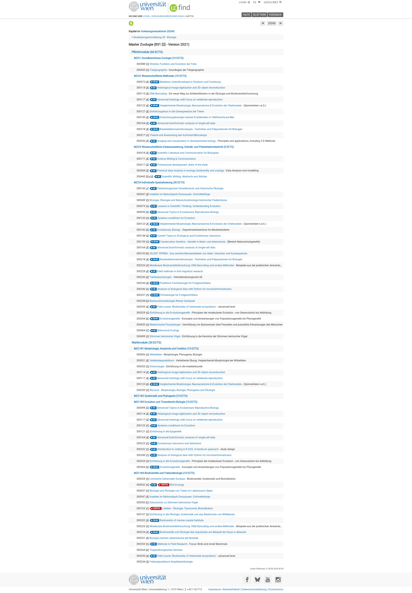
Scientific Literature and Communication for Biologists (188, 152)
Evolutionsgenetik (170, 318)
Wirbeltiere (156, 354)
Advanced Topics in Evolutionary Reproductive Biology (188, 212)
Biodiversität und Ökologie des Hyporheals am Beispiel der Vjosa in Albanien (203, 532)
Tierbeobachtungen (161, 277)
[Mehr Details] (131, 23)
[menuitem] (257, 2)
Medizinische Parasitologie (165, 324)
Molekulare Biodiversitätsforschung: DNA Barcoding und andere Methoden (192, 265)
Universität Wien (140, 2)
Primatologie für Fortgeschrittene (178, 294)
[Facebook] (247, 579)
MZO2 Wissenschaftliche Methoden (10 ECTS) (160, 75)
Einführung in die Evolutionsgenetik (170, 312)
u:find (146, 16)
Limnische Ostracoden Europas (167, 478)
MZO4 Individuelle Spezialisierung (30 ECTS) (159, 182)
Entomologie (157, 366)
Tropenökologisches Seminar (166, 549)
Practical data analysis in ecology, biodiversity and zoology (190, 170)
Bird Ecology (177, 484)
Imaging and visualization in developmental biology (186, 140)
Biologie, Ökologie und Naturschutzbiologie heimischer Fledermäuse (188, 200)
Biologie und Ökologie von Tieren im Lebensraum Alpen (181, 490)
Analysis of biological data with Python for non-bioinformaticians (194, 289)
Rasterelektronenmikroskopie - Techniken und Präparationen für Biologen (201, 129)
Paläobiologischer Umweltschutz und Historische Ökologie (190, 188)
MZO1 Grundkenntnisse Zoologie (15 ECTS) (159, 58)
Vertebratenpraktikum (162, 360)
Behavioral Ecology (168, 330)
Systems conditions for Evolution (176, 218)
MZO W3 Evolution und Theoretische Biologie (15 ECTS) (165, 401)
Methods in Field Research (172, 544)
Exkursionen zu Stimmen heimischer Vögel (174, 502)
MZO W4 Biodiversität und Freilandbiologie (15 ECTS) (164, 473)
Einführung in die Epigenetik (166, 431)
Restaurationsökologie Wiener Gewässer (172, 300)
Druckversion (275, 589)
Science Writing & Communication (176, 158)
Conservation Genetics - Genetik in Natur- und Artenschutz (192, 241)
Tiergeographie (158, 69)
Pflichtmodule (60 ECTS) (147, 52)
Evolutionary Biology (169, 229)
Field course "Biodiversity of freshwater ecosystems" (186, 306)
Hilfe (246, 14)
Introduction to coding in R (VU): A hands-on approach (188, 449)
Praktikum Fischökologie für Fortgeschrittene (185, 283)
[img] (180, 9)
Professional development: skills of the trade (182, 164)
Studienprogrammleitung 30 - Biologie (154, 37)
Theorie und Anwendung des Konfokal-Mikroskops (178, 135)
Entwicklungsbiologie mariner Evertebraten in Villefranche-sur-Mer (197, 117)
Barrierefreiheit (231, 589)
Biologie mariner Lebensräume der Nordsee (174, 538)
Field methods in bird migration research (180, 271)
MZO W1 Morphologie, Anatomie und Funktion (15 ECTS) (166, 348)
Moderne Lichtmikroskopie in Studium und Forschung (190, 81)
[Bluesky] (257, 579)
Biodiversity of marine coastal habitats (182, 520)
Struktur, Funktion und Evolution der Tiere (173, 64)
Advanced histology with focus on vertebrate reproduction (190, 99)
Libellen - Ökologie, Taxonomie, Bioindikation (187, 508)
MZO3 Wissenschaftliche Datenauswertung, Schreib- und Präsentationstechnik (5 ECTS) (184, 146)
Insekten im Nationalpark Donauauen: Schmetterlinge (180, 194)
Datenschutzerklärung (254, 589)
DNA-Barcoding (158, 93)
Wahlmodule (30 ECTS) (146, 342)
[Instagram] (278, 579)
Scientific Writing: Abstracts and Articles (184, 176)
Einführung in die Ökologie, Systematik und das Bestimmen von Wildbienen (192, 514)
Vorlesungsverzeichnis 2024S (168, 16)
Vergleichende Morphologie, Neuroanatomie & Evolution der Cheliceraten (201, 105)
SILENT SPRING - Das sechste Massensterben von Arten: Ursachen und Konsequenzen (198, 253)
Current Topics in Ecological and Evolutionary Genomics (189, 235)
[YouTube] (268, 579)
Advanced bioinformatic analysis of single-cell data (186, 123)
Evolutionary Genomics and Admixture (179, 443)
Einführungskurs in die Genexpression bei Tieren (177, 111)
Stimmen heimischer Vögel (165, 336)
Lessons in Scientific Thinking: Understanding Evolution (188, 206)
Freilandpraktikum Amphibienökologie (171, 561)
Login (242, 2)
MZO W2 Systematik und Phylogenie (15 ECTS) (161, 395)
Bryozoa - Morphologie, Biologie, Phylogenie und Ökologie (182, 390)
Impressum (214, 589)
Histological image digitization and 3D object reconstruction (191, 87)
